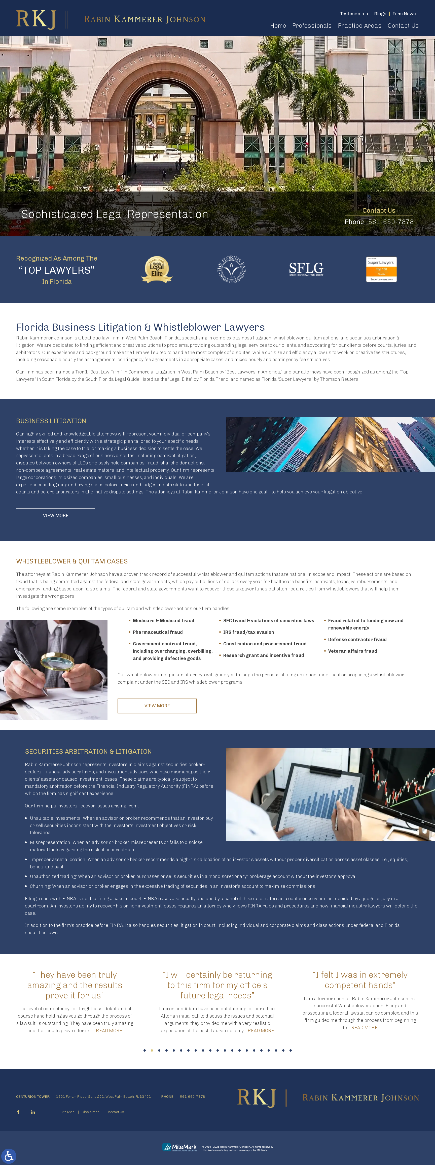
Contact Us (403, 25)
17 (261, 1050)
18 (269, 1050)
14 (239, 1050)
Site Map (67, 1112)
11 (217, 1050)
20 (283, 1050)
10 (210, 1050)
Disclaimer (90, 1112)
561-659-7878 (391, 222)
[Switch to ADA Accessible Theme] (8, 1156)
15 (247, 1050)
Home (278, 25)
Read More (118, 1030)
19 (276, 1050)
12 (225, 1050)
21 (290, 1050)
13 (232, 1050)
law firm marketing (218, 1150)
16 (254, 1050)
